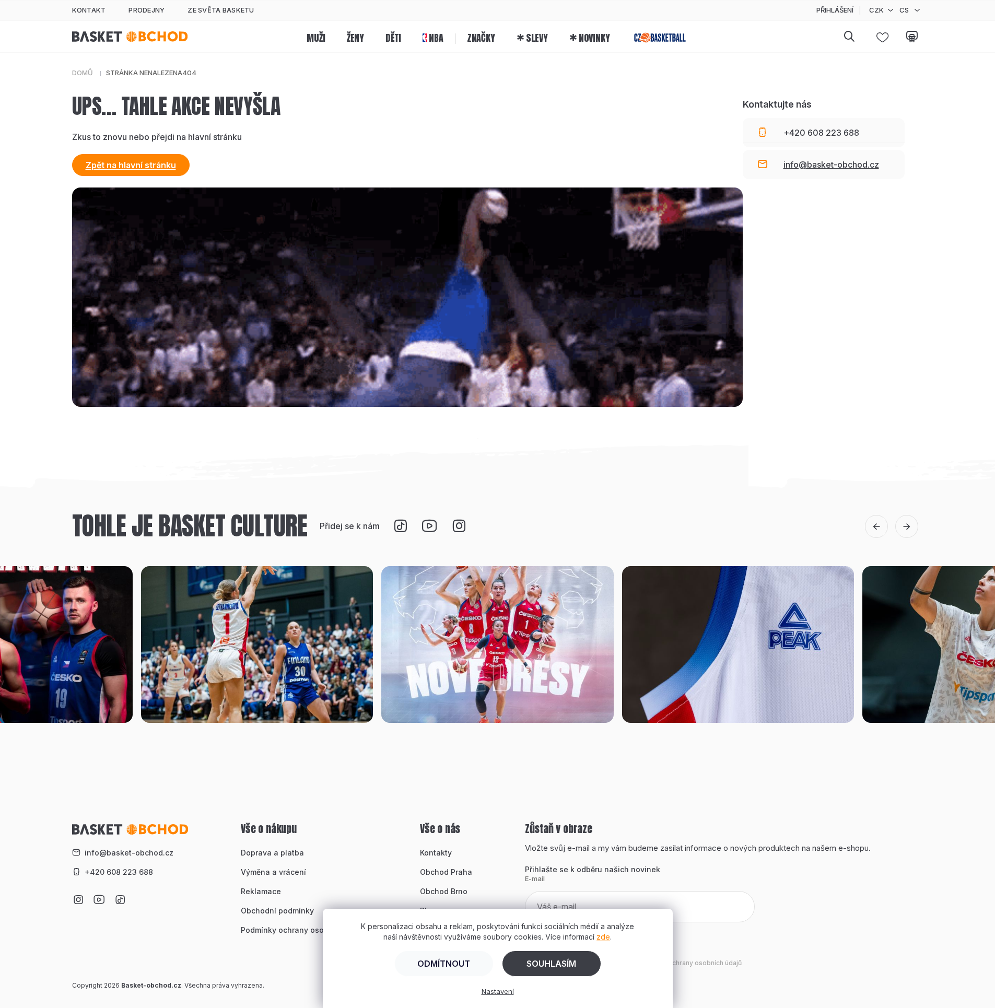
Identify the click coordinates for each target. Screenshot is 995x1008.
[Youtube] (429, 526)
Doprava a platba (272, 852)
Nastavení (498, 991)
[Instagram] (459, 526)
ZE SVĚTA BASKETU (221, 10)
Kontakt (89, 10)
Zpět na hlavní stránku (131, 165)
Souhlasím (551, 963)
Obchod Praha (446, 872)
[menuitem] (315, 36)
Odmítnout (443, 963)
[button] (876, 526)
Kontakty (436, 852)
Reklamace (261, 891)
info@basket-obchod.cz (129, 852)
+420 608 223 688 (119, 872)
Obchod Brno (443, 891)
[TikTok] (400, 526)
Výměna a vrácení (273, 872)
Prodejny (146, 10)
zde (603, 936)
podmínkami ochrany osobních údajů (685, 963)
